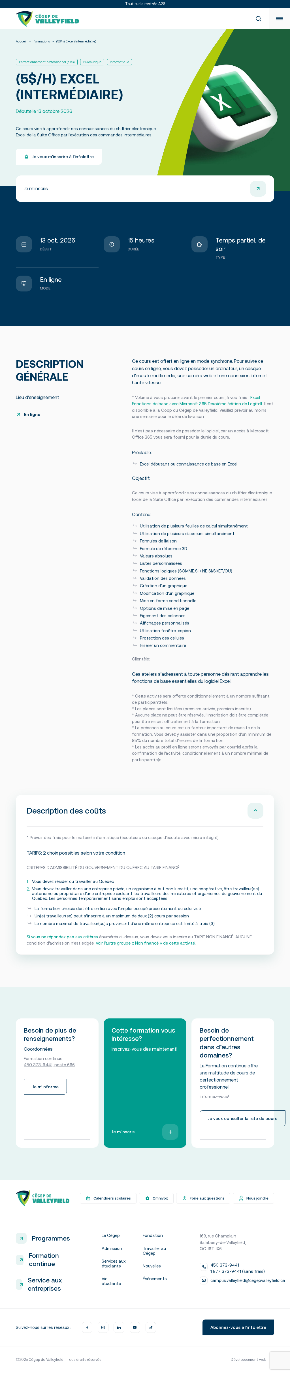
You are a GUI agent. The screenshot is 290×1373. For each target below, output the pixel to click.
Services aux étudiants (113, 1263)
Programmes (51, 1238)
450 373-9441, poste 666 (49, 1064)
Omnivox (160, 1198)
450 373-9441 (224, 1265)
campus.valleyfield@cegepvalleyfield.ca (247, 1280)
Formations (41, 41)
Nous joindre (257, 1198)
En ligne (32, 414)
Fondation (153, 1235)
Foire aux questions (207, 1198)
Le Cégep (111, 1235)
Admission (112, 1248)
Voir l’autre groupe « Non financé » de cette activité (145, 943)
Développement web (248, 1359)
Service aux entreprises (45, 1284)
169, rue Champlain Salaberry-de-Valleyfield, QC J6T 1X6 (223, 1242)
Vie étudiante (111, 1281)
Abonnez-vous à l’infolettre (238, 1327)
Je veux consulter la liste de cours (242, 1118)
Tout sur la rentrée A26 (145, 4)
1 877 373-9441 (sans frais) (237, 1271)
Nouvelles (152, 1265)
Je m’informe (45, 1086)
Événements (155, 1278)
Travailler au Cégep (154, 1251)
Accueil (21, 41)
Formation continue (44, 1259)
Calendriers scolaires (112, 1198)
